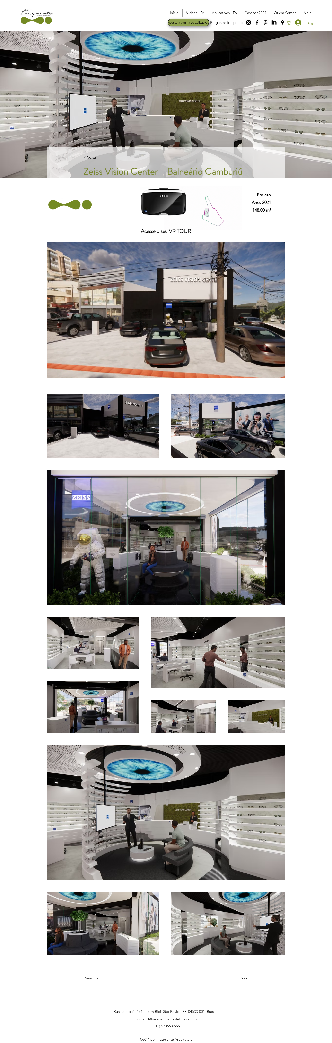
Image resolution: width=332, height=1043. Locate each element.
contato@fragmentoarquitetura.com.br (167, 1019)
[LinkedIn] (274, 22)
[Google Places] (283, 22)
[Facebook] (257, 22)
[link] (289, 23)
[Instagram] (248, 22)
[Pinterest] (265, 22)
